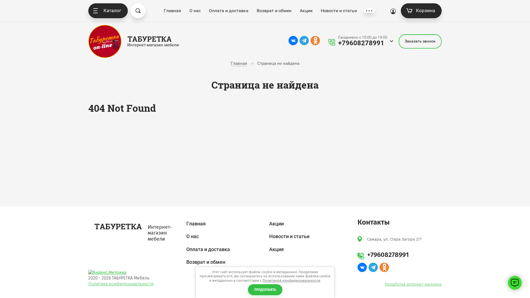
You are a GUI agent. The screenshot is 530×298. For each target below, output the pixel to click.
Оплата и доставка (228, 10)
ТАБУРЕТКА (150, 38)
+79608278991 (361, 43)
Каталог (112, 10)
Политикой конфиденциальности (291, 280)
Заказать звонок (420, 41)
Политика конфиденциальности (120, 283)
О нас (195, 10)
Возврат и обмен (274, 10)
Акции (306, 10)
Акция (276, 249)
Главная (172, 10)
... (369, 10)
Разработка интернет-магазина (413, 284)
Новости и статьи (339, 10)
